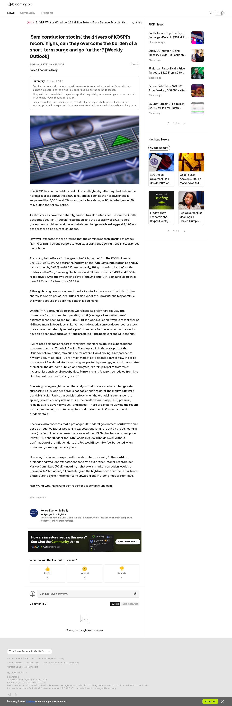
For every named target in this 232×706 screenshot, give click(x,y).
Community (27, 12)
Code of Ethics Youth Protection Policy (61, 662)
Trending (47, 12)
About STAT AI (56, 81)
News (11, 12)
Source (134, 64)
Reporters (29, 658)
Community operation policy (51, 658)
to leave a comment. (53, 594)
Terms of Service (15, 662)
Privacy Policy (32, 662)
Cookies (30, 701)
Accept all (210, 701)
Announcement (14, 658)
